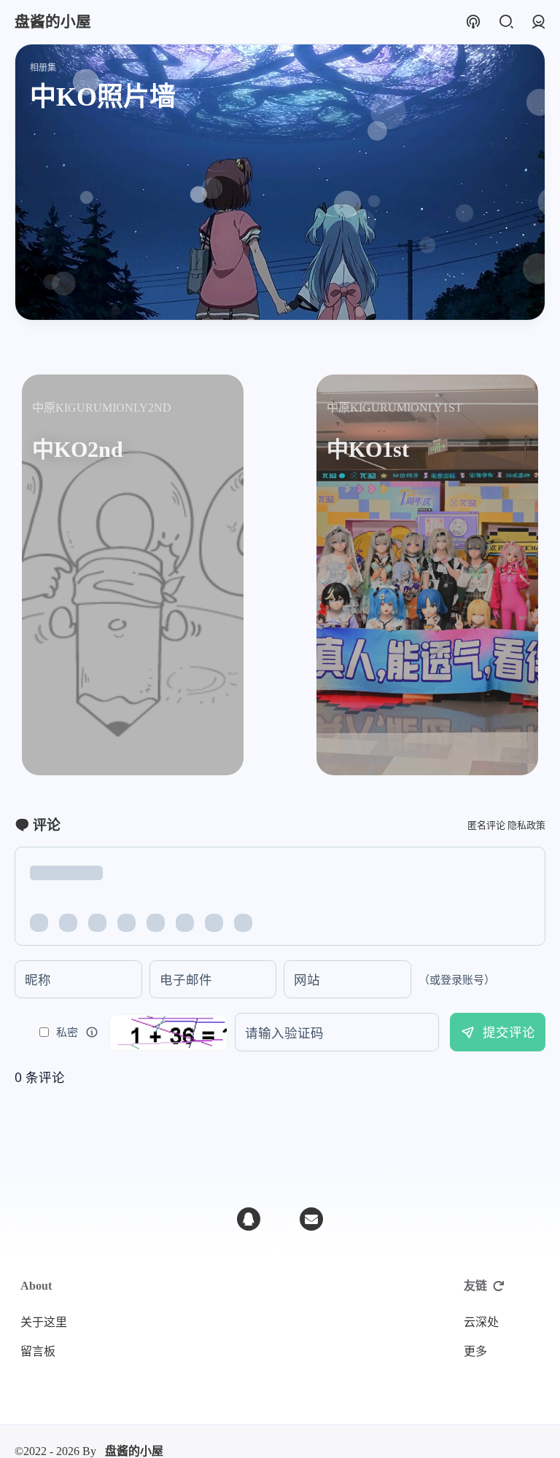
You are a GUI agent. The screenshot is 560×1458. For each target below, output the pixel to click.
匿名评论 (486, 825)
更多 (475, 1351)
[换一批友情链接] (499, 1286)
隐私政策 (526, 825)
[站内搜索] (505, 22)
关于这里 (43, 1322)
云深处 (481, 1322)
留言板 (37, 1351)
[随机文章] (473, 22)
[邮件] (311, 1219)
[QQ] (248, 1219)
